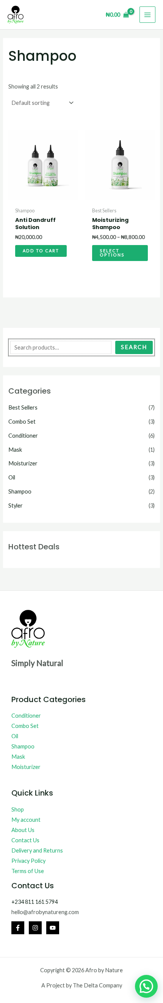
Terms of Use (27, 871)
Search (134, 347)
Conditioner (23, 435)
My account (26, 819)
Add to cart (41, 250)
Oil (11, 477)
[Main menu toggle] (147, 14)
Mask (15, 449)
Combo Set (22, 421)
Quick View (43, 198)
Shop (17, 809)
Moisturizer (23, 463)
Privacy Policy (28, 860)
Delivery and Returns (37, 850)
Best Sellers (23, 407)
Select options (112, 252)
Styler (15, 505)
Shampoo (19, 491)
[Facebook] (17, 927)
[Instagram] (35, 927)
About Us (22, 830)
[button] (146, 986)
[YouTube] (52, 927)
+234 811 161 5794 (34, 902)
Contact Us (25, 840)
